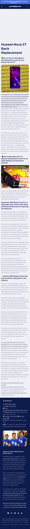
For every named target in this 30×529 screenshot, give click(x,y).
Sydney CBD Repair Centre (10, 458)
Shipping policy (15, 524)
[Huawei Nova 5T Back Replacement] (15, 78)
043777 (12, 406)
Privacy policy (26, 522)
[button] (2, 6)
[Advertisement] (15, 25)
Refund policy (18, 522)
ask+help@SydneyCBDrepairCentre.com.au (15, 410)
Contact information (24, 524)
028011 (12, 404)
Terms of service (6, 524)
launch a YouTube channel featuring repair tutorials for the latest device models (15, 493)
